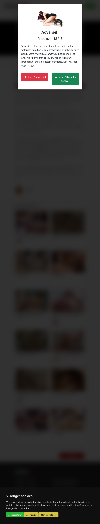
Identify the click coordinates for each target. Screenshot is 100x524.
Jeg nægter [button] (31, 515)
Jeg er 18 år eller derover (65, 79)
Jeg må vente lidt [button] (35, 77)
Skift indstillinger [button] (48, 515)
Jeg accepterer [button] (15, 515)
